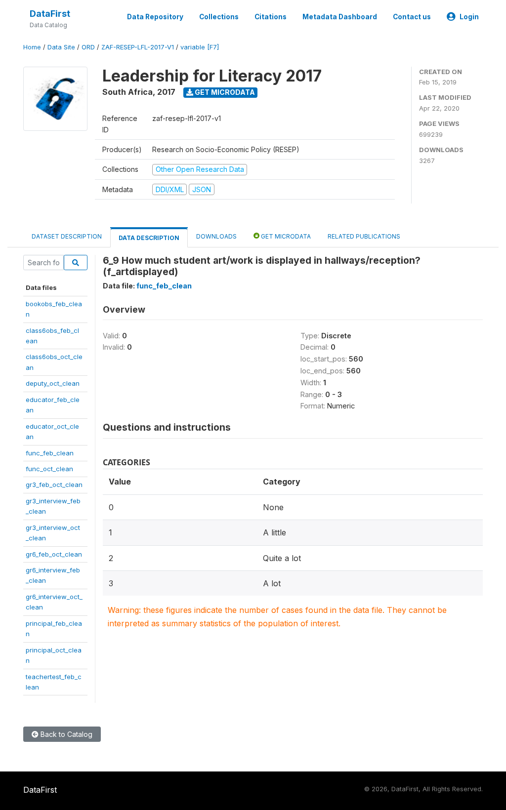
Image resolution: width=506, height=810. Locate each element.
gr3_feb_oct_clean (54, 484)
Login (469, 17)
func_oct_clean (49, 469)
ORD (88, 47)
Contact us (412, 17)
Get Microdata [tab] (285, 236)
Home (32, 47)
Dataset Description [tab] (67, 236)
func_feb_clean (50, 453)
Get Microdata (224, 92)
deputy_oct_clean (53, 383)
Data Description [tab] (149, 238)
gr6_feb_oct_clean (54, 554)
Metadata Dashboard (339, 17)
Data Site (61, 47)
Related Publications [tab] (364, 236)
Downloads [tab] (216, 236)
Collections (219, 17)
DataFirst (50, 13)
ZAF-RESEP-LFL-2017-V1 (137, 47)
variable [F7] (199, 47)
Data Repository (155, 17)
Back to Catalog (65, 734)
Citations (270, 17)
